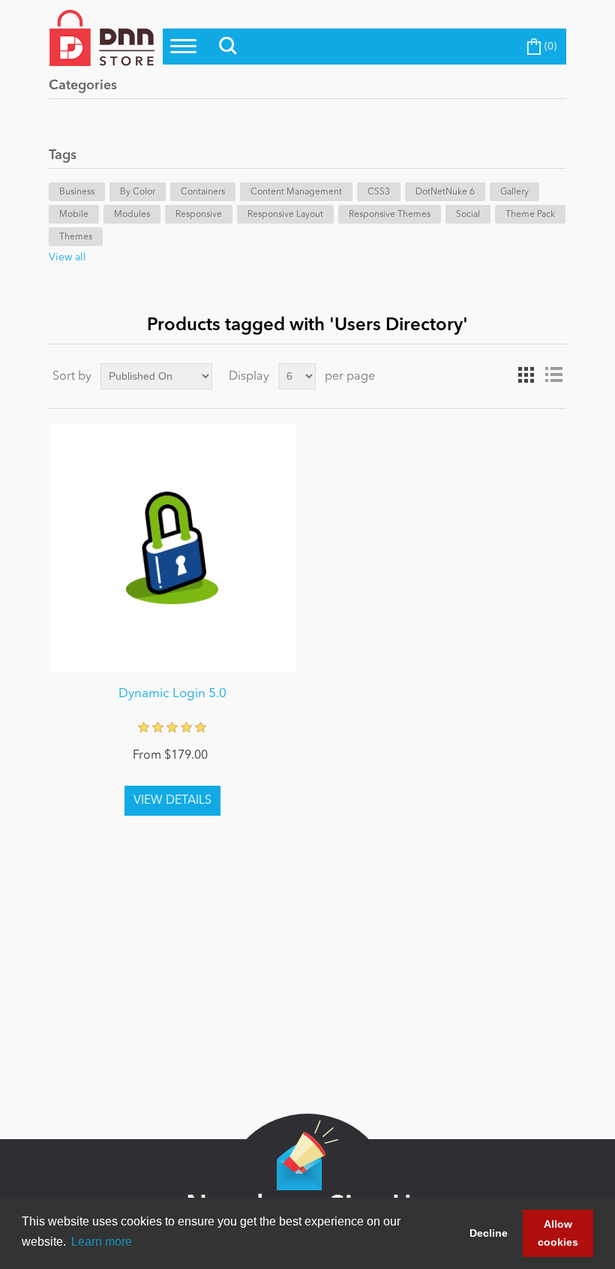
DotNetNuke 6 (445, 192)
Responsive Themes (389, 214)
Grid (527, 375)
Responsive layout (285, 214)
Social (468, 214)
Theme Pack (530, 214)
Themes (75, 237)
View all (67, 257)
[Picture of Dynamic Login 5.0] (172, 548)
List (553, 375)
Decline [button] (489, 1233)
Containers (203, 192)
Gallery (514, 192)
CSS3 (379, 192)
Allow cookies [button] (558, 1233)
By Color (137, 192)
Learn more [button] (101, 1241)
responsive (199, 214)
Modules (132, 214)
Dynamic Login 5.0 (172, 693)
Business (76, 192)
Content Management (296, 192)
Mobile (73, 214)
